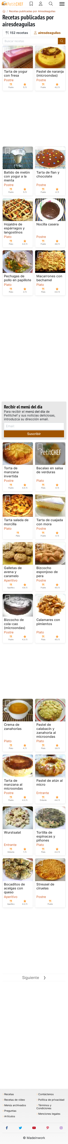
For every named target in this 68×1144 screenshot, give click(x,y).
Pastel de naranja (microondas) (50, 73)
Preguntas (10, 1110)
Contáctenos (46, 1094)
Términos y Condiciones (43, 1107)
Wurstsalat (12, 832)
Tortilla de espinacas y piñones (45, 836)
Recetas (9, 1094)
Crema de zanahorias (13, 727)
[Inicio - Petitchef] (4, 11)
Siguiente (34, 977)
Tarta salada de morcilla (16, 522)
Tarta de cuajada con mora (49, 522)
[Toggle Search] (50, 3)
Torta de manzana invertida (11, 472)
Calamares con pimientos (48, 622)
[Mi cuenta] (40, 3)
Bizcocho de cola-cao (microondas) (14, 624)
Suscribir (34, 434)
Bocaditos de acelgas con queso (14, 888)
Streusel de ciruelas (45, 886)
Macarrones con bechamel (49, 278)
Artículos (9, 1116)
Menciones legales (49, 1113)
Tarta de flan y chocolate (47, 174)
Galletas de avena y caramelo (13, 572)
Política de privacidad (51, 1099)
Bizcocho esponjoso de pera (47, 572)
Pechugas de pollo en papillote (17, 278)
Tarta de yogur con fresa (15, 73)
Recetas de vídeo (14, 1099)
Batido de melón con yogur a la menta (17, 176)
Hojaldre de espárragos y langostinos (14, 228)
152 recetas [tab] (18, 33)
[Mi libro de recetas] (31, 3)
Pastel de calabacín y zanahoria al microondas (46, 731)
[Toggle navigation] (62, 4)
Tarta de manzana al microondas (13, 784)
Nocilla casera (47, 224)
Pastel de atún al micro (49, 782)
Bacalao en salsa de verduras (49, 470)
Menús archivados (15, 1105)
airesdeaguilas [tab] (49, 33)
